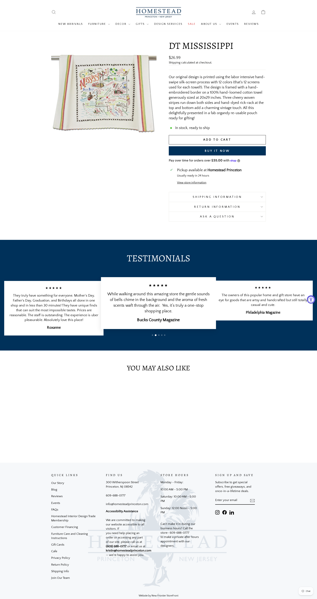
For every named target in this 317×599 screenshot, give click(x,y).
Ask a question (217, 216)
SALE (192, 24)
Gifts (141, 24)
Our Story (57, 483)
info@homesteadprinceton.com (127, 504)
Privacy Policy (60, 558)
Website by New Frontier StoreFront (158, 595)
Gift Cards (57, 544)
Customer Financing (64, 527)
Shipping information (217, 197)
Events (233, 24)
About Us (209, 24)
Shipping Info (60, 571)
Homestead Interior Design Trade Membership (73, 518)
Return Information (217, 206)
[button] (152, 335)
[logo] (158, 12)
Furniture (97, 24)
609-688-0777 (115, 495)
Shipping (175, 62)
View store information (191, 182)
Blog (54, 489)
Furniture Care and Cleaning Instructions (69, 536)
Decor (121, 24)
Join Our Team (60, 578)
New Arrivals (70, 24)
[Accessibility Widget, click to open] (311, 299)
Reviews (251, 24)
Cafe (54, 551)
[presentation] (252, 500)
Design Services (168, 24)
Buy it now (217, 151)
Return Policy (60, 564)
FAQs (54, 509)
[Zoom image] (103, 93)
